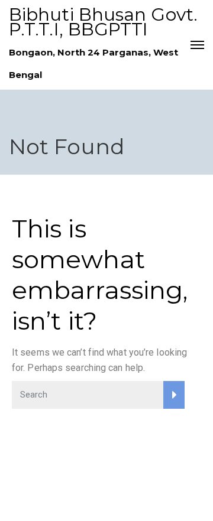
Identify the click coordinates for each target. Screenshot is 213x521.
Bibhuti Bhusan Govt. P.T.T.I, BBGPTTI (103, 22)
